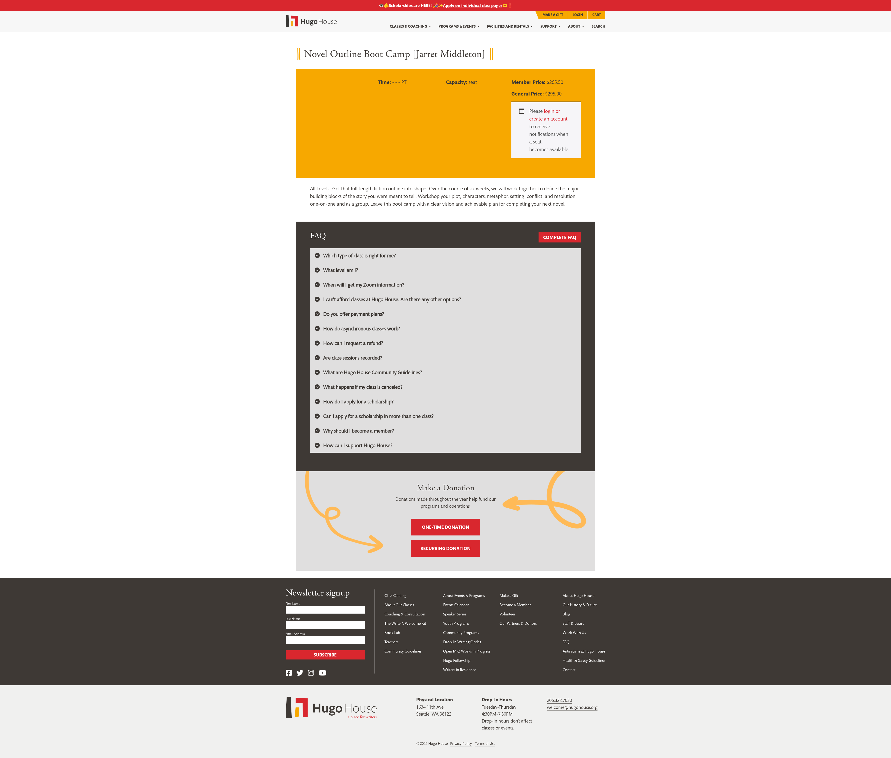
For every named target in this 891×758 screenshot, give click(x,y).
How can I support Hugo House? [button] (357, 445)
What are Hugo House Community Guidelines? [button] (372, 372)
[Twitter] (299, 673)
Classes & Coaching (408, 26)
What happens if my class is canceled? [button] (363, 387)
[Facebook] (289, 673)
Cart (596, 15)
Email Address (295, 634)
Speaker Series (454, 614)
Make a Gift (552, 15)
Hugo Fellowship (456, 660)
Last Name (293, 619)
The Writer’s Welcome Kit (405, 623)
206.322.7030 (559, 700)
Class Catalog (395, 595)
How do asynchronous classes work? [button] (361, 328)
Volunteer (507, 614)
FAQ (566, 641)
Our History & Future (580, 604)
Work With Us (574, 632)
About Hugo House (578, 595)
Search (598, 26)
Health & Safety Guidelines (584, 660)
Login (578, 15)
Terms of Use (485, 743)
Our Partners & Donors (518, 623)
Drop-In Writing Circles (462, 641)
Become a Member (515, 604)
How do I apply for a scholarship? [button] (358, 401)
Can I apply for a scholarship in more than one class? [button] (378, 416)
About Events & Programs (464, 595)
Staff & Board (573, 623)
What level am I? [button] (340, 270)
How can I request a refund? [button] (353, 343)
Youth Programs (456, 623)
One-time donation (445, 527)
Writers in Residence (459, 669)
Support (548, 26)
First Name (293, 604)
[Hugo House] (331, 707)
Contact (569, 669)
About (574, 26)
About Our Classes (399, 604)
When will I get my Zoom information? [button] (363, 284)
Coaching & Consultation (404, 614)
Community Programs (461, 632)
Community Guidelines (402, 651)
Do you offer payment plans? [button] (353, 314)
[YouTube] (322, 673)
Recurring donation (445, 548)
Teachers (391, 641)
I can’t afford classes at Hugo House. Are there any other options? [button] (392, 299)
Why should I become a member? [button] (358, 430)
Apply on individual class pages (472, 5)
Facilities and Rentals (508, 26)
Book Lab (392, 632)
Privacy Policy (461, 743)
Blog (566, 614)
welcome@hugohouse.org (572, 707)
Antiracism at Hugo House (584, 651)
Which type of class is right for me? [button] (359, 255)
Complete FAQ (559, 237)
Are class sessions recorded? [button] (352, 357)
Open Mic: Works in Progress (466, 651)
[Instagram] (311, 673)
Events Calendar (456, 604)
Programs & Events (457, 26)
